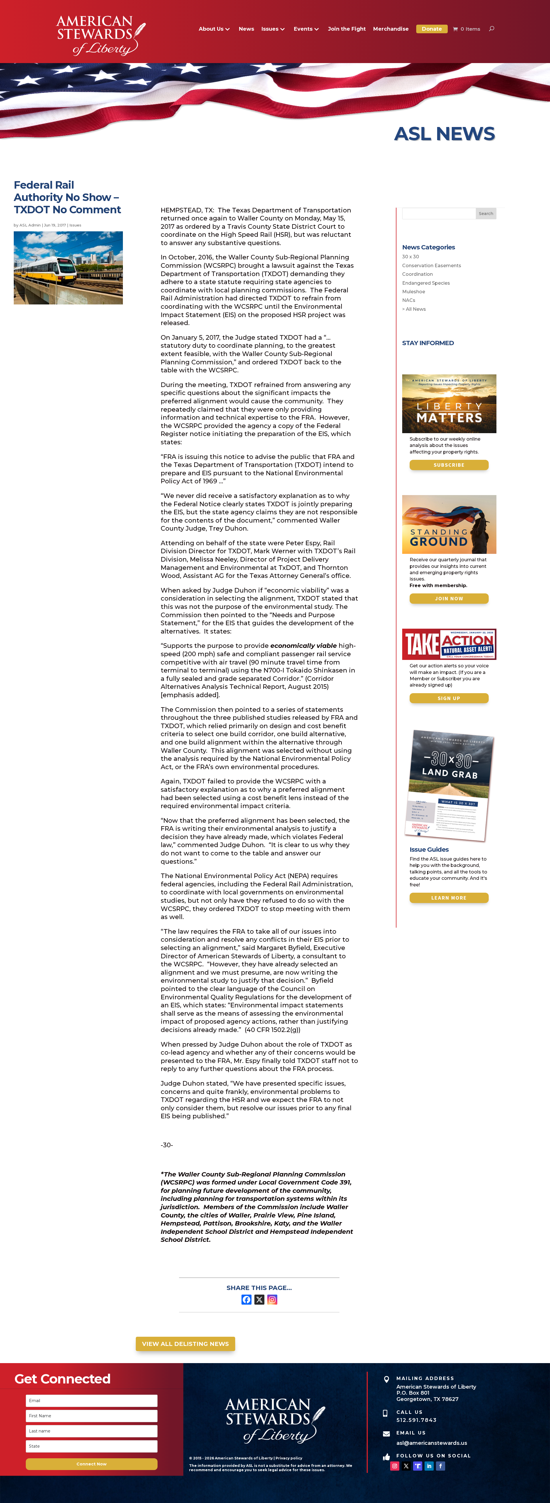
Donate (432, 29)
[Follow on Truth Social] (417, 1466)
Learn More (449, 897)
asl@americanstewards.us (431, 1443)
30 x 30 (410, 256)
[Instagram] (272, 1300)
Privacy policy (289, 1458)
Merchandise (391, 29)
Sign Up (449, 698)
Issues (270, 29)
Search (486, 213)
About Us (211, 29)
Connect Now (91, 1464)
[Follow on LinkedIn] (429, 1466)
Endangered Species (426, 283)
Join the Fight (347, 29)
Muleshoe (413, 291)
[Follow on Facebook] (440, 1466)
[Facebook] (246, 1300)
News (246, 29)
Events (303, 29)
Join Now (449, 598)
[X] (259, 1300)
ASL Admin (30, 225)
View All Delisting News (185, 1343)
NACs (408, 300)
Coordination (417, 274)
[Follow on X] (406, 1466)
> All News (414, 309)
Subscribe (449, 465)
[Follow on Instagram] (394, 1466)
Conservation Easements (431, 265)
